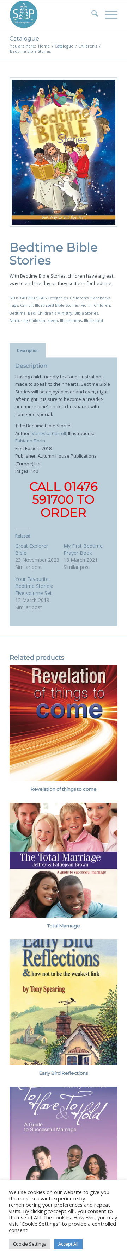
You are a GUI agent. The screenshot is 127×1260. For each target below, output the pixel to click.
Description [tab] (28, 350)
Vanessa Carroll (49, 433)
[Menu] (107, 14)
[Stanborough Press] (53, 14)
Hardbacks (100, 297)
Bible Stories (86, 313)
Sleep (52, 320)
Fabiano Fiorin (30, 440)
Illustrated (93, 320)
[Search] (91, 14)
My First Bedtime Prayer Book (83, 549)
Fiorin (86, 305)
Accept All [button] (68, 1244)
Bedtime (18, 313)
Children (102, 305)
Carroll (26, 305)
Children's (79, 297)
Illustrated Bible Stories (57, 305)
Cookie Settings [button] (29, 1244)
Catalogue (24, 38)
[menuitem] (91, 14)
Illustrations (71, 320)
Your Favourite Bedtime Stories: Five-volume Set (34, 586)
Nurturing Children (27, 320)
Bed (31, 313)
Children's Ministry (54, 313)
